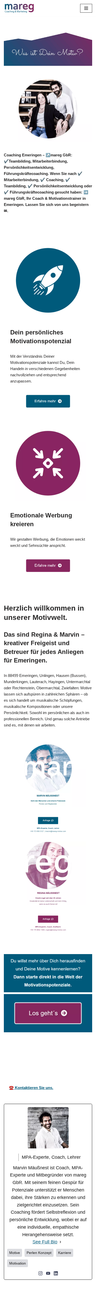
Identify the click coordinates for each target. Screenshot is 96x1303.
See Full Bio (45, 1241)
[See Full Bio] (60, 1242)
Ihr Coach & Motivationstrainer (47, 1056)
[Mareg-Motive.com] (19, 8)
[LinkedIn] (56, 1273)
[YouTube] (48, 1273)
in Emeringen (83, 1056)
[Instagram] (40, 1273)
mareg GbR (12, 1056)
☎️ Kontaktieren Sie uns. (31, 1087)
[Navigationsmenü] (86, 8)
